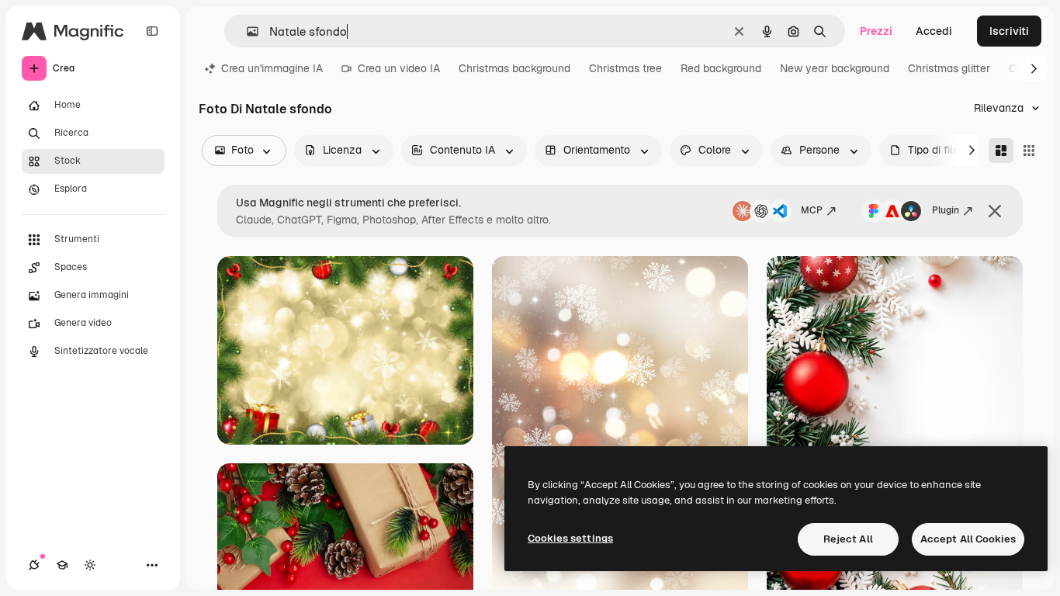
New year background (834, 68)
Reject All (848, 539)
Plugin (945, 210)
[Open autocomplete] (246, 31)
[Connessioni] (34, 565)
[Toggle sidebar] (152, 31)
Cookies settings (570, 538)
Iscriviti (1009, 31)
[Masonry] (1001, 150)
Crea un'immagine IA (272, 68)
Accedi (934, 31)
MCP (812, 210)
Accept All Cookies (968, 539)
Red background (721, 68)
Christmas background (514, 68)
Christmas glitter (949, 68)
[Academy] (62, 565)
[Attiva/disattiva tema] (90, 565)
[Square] (1029, 150)
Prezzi (876, 31)
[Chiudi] (995, 211)
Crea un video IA (399, 68)
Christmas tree (625, 68)
